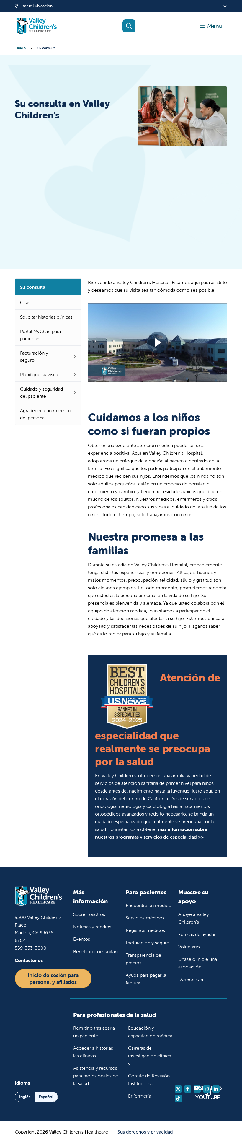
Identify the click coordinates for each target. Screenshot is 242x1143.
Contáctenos (29, 960)
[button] (211, 26)
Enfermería (139, 1096)
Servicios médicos (145, 918)
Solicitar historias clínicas (46, 317)
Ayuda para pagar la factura (146, 979)
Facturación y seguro (34, 356)
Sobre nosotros (89, 914)
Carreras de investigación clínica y (149, 1055)
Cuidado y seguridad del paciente (41, 392)
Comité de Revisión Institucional (149, 1079)
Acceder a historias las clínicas (93, 1052)
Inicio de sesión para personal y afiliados (53, 978)
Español (46, 1096)
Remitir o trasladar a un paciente (94, 1031)
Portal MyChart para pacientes (40, 334)
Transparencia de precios (143, 959)
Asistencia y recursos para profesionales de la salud (95, 1075)
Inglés (24, 1096)
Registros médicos (145, 930)
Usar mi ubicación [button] (36, 6)
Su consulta (32, 287)
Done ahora (190, 979)
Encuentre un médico (148, 905)
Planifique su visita (39, 374)
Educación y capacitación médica (150, 1031)
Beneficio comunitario (96, 951)
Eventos (81, 939)
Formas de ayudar (196, 934)
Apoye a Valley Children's (193, 918)
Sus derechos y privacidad (145, 1132)
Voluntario (189, 947)
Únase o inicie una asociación (197, 963)
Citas (25, 302)
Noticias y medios (92, 927)
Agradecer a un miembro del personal (46, 413)
